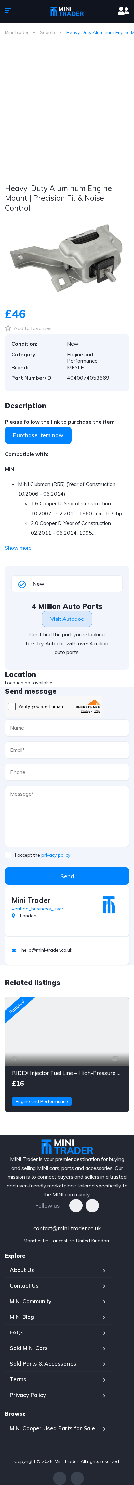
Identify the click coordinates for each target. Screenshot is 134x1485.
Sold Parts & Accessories (43, 1363)
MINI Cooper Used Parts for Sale (52, 1428)
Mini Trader (17, 32)
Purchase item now (38, 435)
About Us (22, 1269)
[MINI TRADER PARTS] (67, 11)
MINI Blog (22, 1316)
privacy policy (55, 855)
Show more (18, 548)
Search (47, 32)
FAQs (17, 1332)
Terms (18, 1379)
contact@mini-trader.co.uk (67, 1228)
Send (67, 876)
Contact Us (24, 1285)
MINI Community (30, 1301)
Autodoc (55, 643)
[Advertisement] (67, 111)
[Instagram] (92, 1205)
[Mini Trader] (109, 905)
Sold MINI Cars (29, 1348)
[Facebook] (76, 1205)
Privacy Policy (28, 1394)
